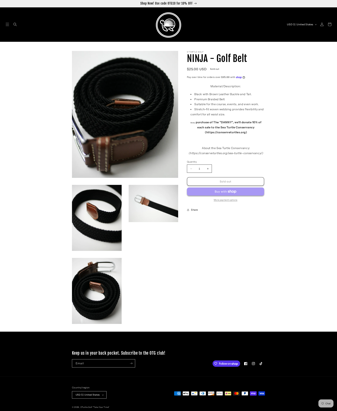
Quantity (192, 161)
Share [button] (194, 209)
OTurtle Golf (86, 407)
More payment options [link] (225, 200)
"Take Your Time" (101, 407)
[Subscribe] (131, 363)
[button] (7, 24)
